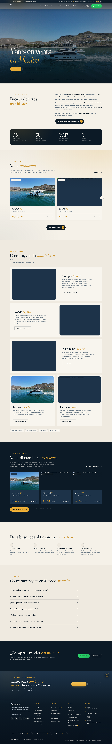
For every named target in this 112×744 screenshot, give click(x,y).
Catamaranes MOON (39, 721)
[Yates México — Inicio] (17, 6)
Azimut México (37, 713)
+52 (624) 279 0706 (92, 713)
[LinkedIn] (24, 718)
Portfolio (43, 430)
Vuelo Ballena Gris (55, 721)
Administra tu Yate (55, 710)
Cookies (99, 740)
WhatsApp (84, 655)
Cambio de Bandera (55, 713)
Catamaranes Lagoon (39, 724)
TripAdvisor (61, 733)
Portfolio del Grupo (73, 708)
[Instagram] (89, 1)
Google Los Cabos (43, 733)
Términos (88, 740)
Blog (77, 740)
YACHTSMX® (35, 510)
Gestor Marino (54, 716)
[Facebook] (91, 1)
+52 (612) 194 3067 (92, 708)
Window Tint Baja (73, 725)
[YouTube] (93, 1)
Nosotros (67, 740)
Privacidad (93, 740)
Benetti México (37, 718)
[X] (20, 718)
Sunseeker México (38, 710)
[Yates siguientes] (102, 198)
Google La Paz (25, 733)
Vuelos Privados (54, 718)
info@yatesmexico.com (30, 1)
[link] (32, 199)
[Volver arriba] (107, 675)
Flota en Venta (37, 708)
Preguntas (81, 740)
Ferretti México (37, 716)
